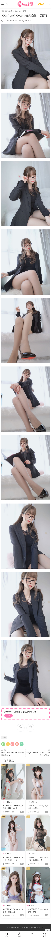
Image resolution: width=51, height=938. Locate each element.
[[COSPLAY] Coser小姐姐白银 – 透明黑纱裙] (38, 833)
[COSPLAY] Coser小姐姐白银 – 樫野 (37, 910)
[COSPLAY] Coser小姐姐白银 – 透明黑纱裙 (37, 858)
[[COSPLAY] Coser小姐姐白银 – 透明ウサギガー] (13, 833)
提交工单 (40, 927)
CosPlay (21, 21)
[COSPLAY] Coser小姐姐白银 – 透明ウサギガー (13, 858)
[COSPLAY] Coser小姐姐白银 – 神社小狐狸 (13, 806)
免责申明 (34, 927)
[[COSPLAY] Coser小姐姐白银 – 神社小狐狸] (13, 782)
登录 (8, 715)
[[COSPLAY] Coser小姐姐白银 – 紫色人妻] (13, 885)
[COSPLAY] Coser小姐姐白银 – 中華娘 (37, 806)
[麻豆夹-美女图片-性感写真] (25, 4)
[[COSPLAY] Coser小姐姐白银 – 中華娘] (38, 782)
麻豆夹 (28, 927)
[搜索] (7, 3)
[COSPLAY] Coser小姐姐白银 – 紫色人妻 (13, 910)
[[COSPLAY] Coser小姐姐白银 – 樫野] (38, 885)
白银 (4, 737)
